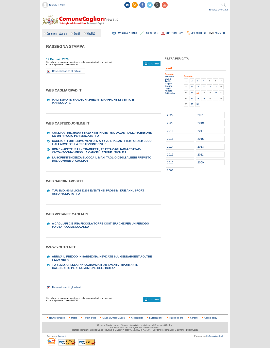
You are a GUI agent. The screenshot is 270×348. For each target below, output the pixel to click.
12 (209, 86)
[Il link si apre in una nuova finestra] (142, 5)
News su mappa (57, 318)
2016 (170, 138)
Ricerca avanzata (218, 9)
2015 (200, 138)
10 (197, 86)
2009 (200, 162)
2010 (170, 162)
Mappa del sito (176, 318)
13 (215, 86)
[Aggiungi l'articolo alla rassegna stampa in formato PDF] (48, 99)
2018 (170, 130)
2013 (200, 146)
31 (197, 104)
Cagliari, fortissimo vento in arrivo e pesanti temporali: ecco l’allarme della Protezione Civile (102, 142)
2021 (200, 115)
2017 (200, 130)
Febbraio (169, 76)
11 (204, 86)
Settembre (170, 93)
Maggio (168, 83)
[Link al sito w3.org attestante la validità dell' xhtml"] (67, 342)
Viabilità (91, 33)
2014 (170, 146)
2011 (200, 154)
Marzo (168, 79)
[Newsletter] (127, 5)
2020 (170, 122)
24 (197, 98)
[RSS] (135, 5)
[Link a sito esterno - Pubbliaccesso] (51, 341)
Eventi (77, 33)
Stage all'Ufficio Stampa (113, 318)
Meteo (74, 318)
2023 (169, 67)
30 (192, 104)
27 (215, 98)
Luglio (168, 88)
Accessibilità (137, 318)
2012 (170, 154)
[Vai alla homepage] (80, 20)
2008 (170, 170)
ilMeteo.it (62, 336)
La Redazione (155, 318)
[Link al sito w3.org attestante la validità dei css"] (87, 342)
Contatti (193, 318)
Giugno (169, 86)
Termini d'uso (89, 318)
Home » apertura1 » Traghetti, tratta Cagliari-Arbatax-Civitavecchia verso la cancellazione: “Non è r (96, 151)
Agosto (168, 91)
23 (192, 98)
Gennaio (169, 74)
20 (215, 92)
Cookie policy (210, 318)
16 (192, 92)
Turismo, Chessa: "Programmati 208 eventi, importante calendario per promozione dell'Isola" (95, 266)
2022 (170, 115)
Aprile (168, 81)
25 (203, 98)
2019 (200, 122)
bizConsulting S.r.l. (214, 336)
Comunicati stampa (56, 33)
